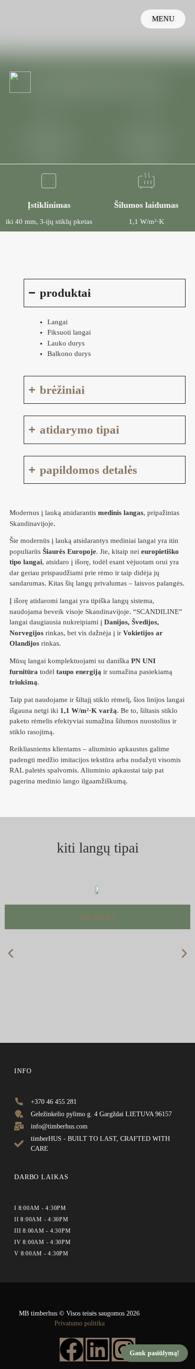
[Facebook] (71, 1349)
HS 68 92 (97, 917)
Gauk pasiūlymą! (154, 1353)
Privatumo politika (79, 1323)
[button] (11, 954)
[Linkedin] (97, 1349)
